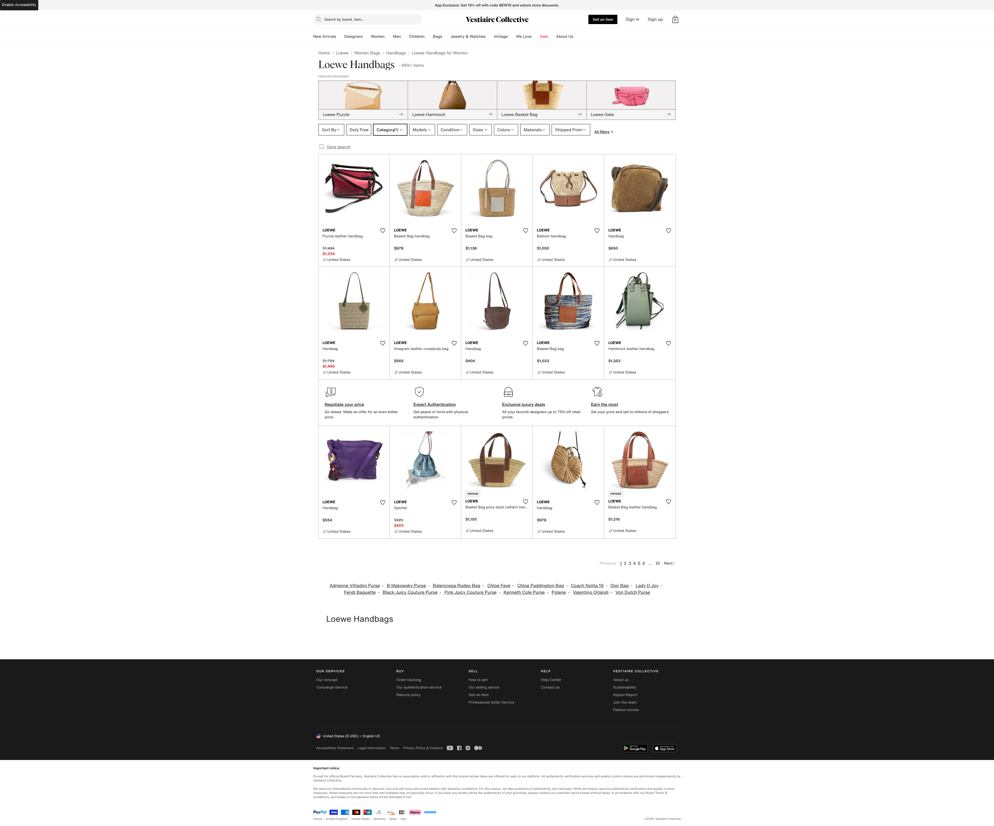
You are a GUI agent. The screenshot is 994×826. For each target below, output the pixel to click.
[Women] (389, 36)
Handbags (396, 53)
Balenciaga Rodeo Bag (456, 585)
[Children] (429, 36)
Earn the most (604, 404)
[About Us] (577, 36)
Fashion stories (626, 710)
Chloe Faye (498, 585)
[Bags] (446, 36)
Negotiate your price (344, 404)
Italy (403, 819)
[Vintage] (512, 36)
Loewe (342, 53)
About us (620, 680)
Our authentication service (419, 687)
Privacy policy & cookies (423, 747)
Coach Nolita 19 (587, 585)
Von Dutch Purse (633, 592)
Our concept (327, 680)
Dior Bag (620, 585)
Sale (544, 36)
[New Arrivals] (340, 36)
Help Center (551, 680)
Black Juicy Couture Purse (410, 592)
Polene (559, 592)
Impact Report (625, 695)
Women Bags (367, 53)
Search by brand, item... (344, 19)
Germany (379, 819)
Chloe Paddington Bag (540, 585)
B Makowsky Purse (406, 585)
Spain (393, 819)
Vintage (501, 36)
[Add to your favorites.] (382, 231)
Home (324, 53)
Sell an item (603, 19)
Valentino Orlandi (591, 592)
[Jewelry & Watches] (489, 36)
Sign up (655, 19)
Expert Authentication (434, 404)
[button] (675, 19)
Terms (394, 747)
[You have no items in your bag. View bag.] (675, 19)
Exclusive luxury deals (523, 404)
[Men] (405, 36)
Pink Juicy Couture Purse (470, 592)
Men (397, 36)
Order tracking (408, 680)
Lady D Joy (647, 585)
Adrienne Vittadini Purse (355, 585)
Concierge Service (332, 687)
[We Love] (536, 36)
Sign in (632, 19)
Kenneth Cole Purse (524, 592)
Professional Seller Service (491, 702)
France (318, 819)
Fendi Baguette (360, 592)
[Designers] (367, 36)
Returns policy (408, 695)
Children (417, 36)
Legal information (371, 747)
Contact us (550, 687)
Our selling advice (484, 687)
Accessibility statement (335, 747)
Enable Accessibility (19, 5)
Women (378, 36)
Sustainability (624, 687)
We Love (524, 36)
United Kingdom (337, 819)
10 (657, 563)
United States (361, 819)
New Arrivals (324, 36)
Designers (353, 36)
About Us (564, 36)
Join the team (625, 702)
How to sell (478, 680)
